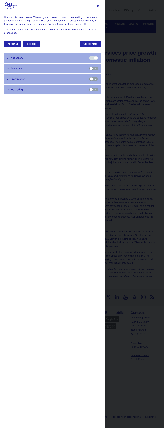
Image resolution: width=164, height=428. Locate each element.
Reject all (31, 43)
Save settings (90, 43)
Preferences (18, 78)
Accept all (13, 43)
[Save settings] (98, 6)
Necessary (17, 57)
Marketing (17, 89)
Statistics (16, 68)
